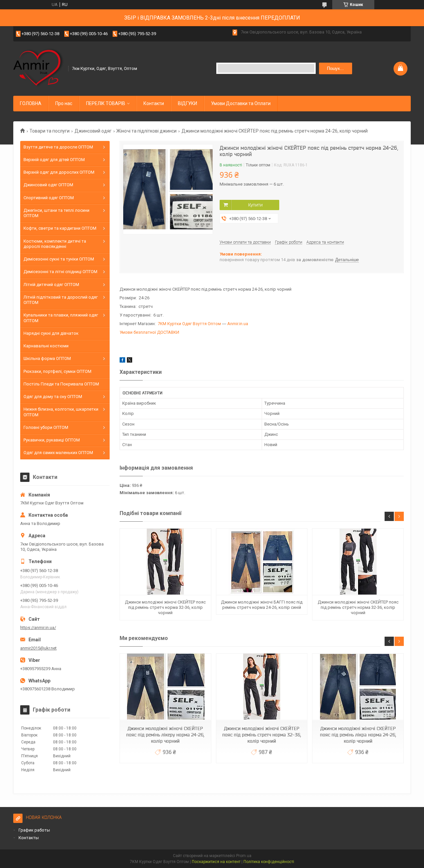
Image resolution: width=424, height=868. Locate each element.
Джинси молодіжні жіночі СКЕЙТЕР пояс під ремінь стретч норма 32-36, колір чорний (165, 607)
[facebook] (122, 361)
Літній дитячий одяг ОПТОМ (51, 284)
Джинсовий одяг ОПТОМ (48, 184)
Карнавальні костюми (46, 345)
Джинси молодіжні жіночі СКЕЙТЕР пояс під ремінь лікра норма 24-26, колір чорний (358, 735)
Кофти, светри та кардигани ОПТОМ (60, 228)
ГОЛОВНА (30, 103)
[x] (129, 361)
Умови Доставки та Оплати (241, 103)
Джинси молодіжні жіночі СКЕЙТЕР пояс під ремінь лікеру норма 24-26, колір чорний (165, 735)
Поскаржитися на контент (216, 861)
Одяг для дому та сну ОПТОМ (53, 396)
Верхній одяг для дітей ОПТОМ (54, 159)
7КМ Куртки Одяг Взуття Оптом (189, 323)
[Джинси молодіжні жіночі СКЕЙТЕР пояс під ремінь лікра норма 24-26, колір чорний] (357, 687)
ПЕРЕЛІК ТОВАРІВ (105, 103)
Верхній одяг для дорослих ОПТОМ (59, 172)
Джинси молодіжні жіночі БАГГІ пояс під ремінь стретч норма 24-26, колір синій (261, 605)
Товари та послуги (49, 131)
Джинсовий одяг (93, 131)
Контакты (29, 837)
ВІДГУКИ (187, 103)
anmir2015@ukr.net (38, 648)
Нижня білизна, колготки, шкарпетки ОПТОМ (61, 412)
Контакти (153, 103)
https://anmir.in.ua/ (38, 627)
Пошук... (335, 68)
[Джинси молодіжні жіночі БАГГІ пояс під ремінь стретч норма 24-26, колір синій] (261, 562)
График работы (34, 830)
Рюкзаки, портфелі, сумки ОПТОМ (57, 371)
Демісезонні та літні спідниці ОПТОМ (60, 271)
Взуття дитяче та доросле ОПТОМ (58, 147)
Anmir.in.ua (237, 323)
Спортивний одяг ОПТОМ (49, 197)
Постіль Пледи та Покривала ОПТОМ (61, 383)
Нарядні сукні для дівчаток (51, 333)
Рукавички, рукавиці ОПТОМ (52, 439)
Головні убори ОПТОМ (46, 427)
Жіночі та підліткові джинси (146, 131)
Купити (255, 204)
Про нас (63, 103)
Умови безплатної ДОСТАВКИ (149, 332)
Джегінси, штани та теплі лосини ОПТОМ (56, 213)
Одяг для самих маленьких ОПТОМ (58, 452)
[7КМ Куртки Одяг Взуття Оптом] (38, 68)
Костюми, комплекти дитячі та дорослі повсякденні (55, 244)
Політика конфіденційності (268, 861)
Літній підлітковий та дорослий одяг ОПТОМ (61, 300)
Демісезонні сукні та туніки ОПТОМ (59, 259)
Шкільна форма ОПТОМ (47, 358)
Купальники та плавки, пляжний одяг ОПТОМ (61, 318)
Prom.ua (243, 855)
